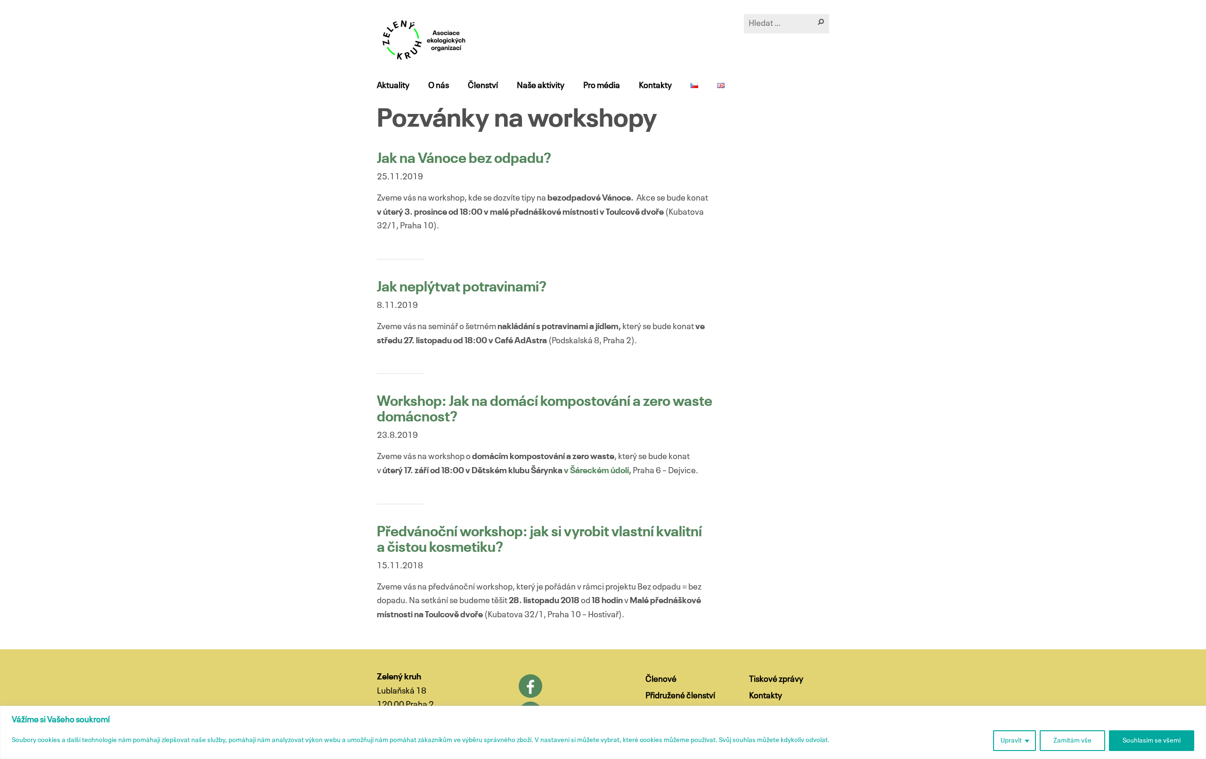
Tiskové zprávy (776, 679)
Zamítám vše (1072, 740)
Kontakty (655, 85)
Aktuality (393, 85)
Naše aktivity (540, 85)
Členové (660, 679)
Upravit (1011, 740)
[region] (603, 732)
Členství (483, 85)
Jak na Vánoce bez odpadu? (464, 159)
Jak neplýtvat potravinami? (461, 288)
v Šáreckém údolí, (596, 471)
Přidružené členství (680, 696)
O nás (438, 85)
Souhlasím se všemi (1152, 740)
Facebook (530, 686)
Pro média (601, 85)
